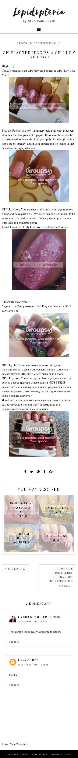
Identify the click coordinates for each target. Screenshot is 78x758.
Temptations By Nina (26, 754)
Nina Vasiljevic (28, 660)
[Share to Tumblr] (44, 471)
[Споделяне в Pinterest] (38, 471)
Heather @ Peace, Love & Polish (40, 616)
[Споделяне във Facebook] (25, 471)
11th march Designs (61, 754)
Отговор (14, 641)
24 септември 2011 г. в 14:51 (33, 621)
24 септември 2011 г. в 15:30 (33, 664)
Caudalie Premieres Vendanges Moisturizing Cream (61, 577)
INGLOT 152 (16, 568)
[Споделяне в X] (31, 471)
